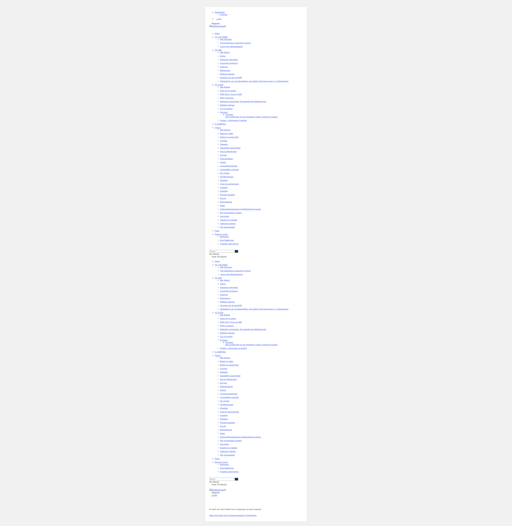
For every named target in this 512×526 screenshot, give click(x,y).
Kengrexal (224, 236)
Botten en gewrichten (229, 137)
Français (223, 14)
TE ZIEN (218, 50)
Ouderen (224, 187)
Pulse (217, 231)
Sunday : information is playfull (233, 120)
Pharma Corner (221, 234)
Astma (222, 56)
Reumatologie (226, 202)
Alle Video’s (225, 52)
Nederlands (220, 12)
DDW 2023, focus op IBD (231, 94)
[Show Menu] (210, 487)
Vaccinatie (224, 216)
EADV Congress (227, 98)
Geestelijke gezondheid (230, 148)
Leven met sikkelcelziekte (231, 46)
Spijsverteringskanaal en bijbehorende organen (240, 209)
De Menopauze (226, 177)
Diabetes (224, 144)
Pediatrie (224, 191)
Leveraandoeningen (228, 166)
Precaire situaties (227, 195)
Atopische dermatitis (229, 59)
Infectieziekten (226, 159)
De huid (223, 155)
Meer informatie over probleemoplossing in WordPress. (233, 515)
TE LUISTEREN (221, 37)
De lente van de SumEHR (231, 77)
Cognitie (223, 141)
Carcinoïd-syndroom (229, 63)
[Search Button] (210, 248)
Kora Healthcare (227, 240)
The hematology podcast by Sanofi (235, 43)
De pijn (223, 198)
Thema (218, 127)
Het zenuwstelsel (227, 227)
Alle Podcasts (226, 39)
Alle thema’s (225, 130)
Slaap (222, 205)
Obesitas (224, 180)
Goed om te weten (228, 91)
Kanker (223, 162)
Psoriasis (224, 112)
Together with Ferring (229, 244)
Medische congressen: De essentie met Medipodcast (243, 101)
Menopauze (225, 70)
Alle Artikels (225, 87)
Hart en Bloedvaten (228, 151)
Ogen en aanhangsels (229, 184)
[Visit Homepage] (217, 26)
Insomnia (224, 67)
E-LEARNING (220, 124)
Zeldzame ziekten (228, 223)
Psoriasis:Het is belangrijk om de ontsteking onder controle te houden (251, 115)
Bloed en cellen (226, 133)
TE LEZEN (219, 85)
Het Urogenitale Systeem (231, 213)
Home (217, 33)
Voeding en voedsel (228, 220)
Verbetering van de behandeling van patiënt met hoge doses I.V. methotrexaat (254, 81)
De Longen (224, 173)
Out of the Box (226, 109)
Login (218, 19)
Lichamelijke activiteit (229, 169)
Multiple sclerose (227, 74)
